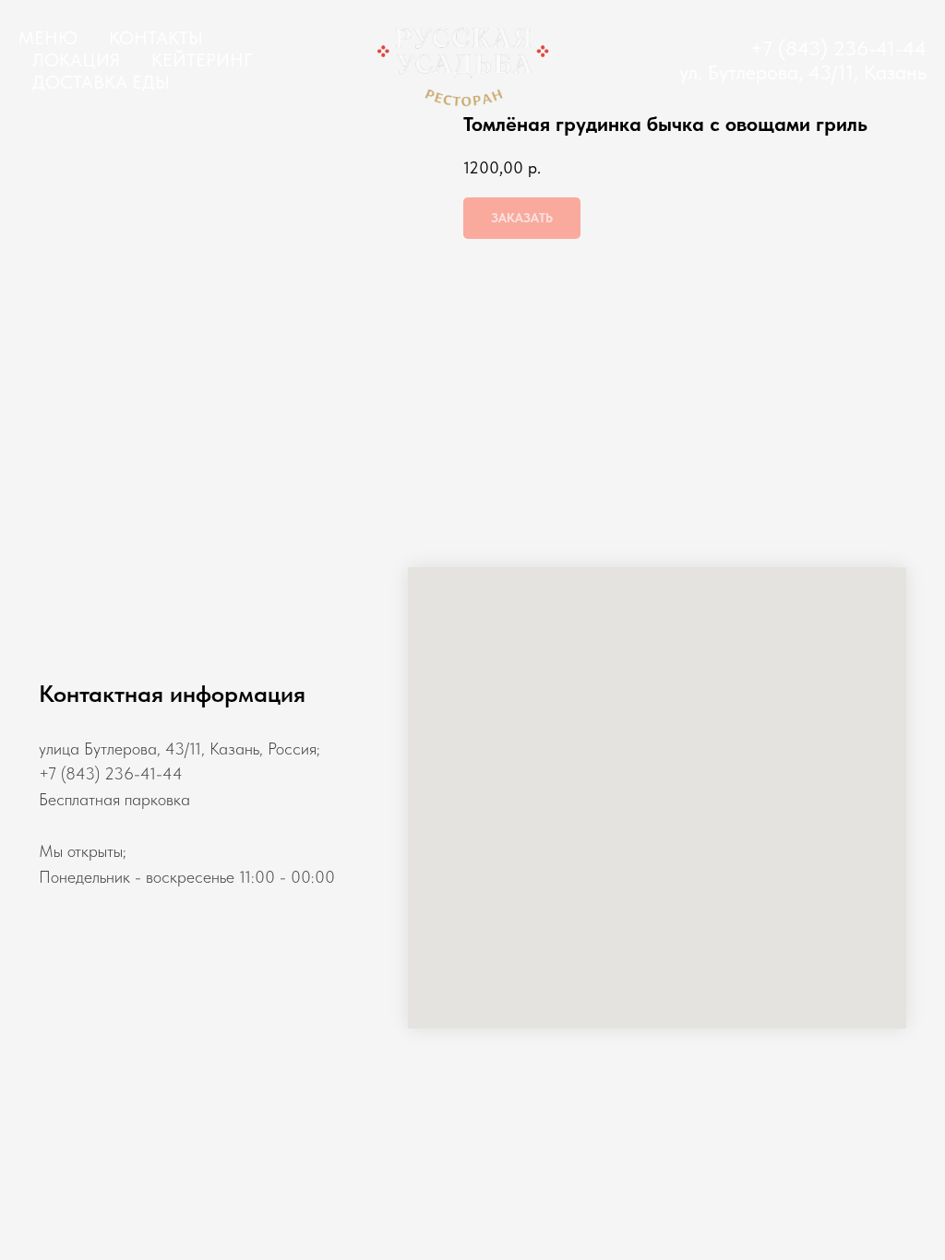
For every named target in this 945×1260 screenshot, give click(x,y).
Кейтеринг (201, 60)
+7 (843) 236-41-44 (838, 48)
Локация (76, 60)
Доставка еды (101, 82)
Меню (48, 38)
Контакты (156, 38)
